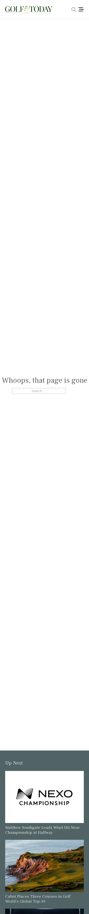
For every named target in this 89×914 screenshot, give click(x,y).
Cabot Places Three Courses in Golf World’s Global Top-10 (37, 899)
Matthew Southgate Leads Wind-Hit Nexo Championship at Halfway (42, 830)
